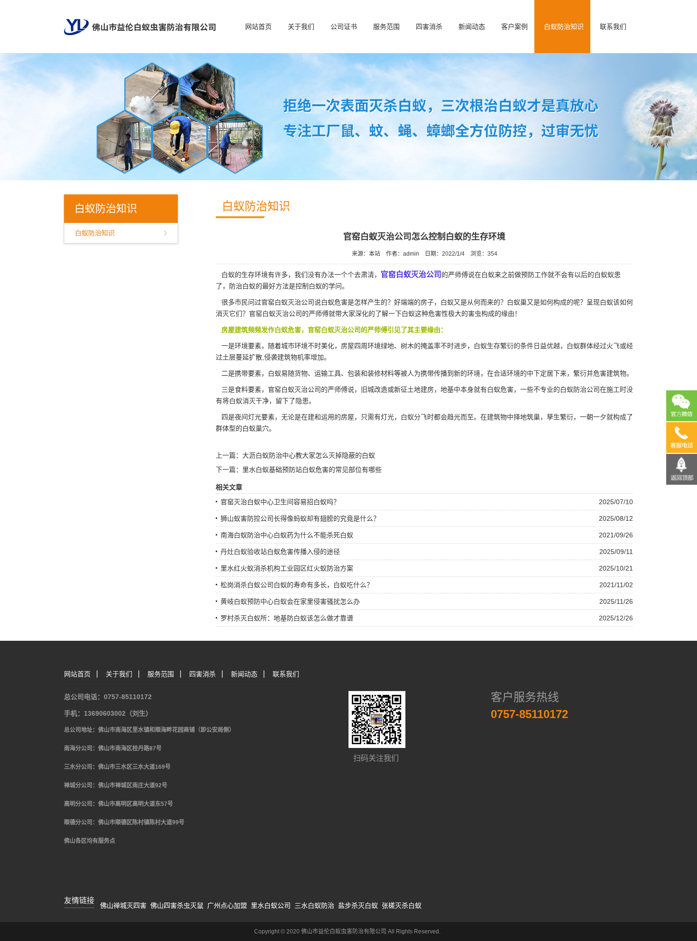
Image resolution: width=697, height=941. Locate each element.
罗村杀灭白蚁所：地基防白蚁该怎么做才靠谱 (286, 618)
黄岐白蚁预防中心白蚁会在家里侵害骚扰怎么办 (290, 601)
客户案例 (514, 26)
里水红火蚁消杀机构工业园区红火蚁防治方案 (286, 568)
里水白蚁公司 (271, 905)
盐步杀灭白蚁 (358, 905)
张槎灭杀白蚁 (402, 905)
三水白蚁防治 (314, 905)
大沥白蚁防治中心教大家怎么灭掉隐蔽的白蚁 (308, 455)
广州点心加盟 (227, 905)
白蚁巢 (517, 302)
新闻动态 (472, 26)
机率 (304, 357)
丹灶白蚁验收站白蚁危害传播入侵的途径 (280, 551)
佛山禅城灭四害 (123, 905)
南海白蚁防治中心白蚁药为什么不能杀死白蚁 (286, 535)
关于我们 (301, 26)
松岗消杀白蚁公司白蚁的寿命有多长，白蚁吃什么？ (296, 585)
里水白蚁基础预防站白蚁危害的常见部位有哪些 (312, 469)
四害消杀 (429, 26)
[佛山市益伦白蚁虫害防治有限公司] (140, 17)
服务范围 (386, 26)
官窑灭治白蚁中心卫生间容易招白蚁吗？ (280, 502)
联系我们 (613, 26)
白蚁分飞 (414, 417)
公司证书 (343, 26)
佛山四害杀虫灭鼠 (176, 905)
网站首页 (258, 26)
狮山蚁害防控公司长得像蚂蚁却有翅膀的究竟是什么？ (300, 518)
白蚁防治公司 (580, 389)
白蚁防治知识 (564, 26)
